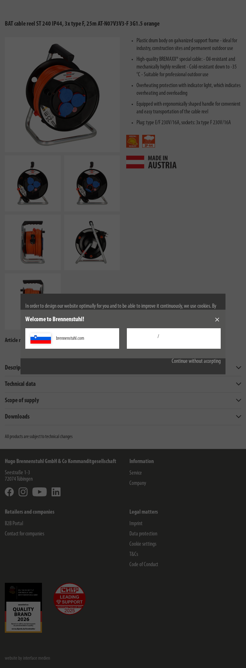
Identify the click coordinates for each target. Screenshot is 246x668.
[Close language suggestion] (217, 319)
